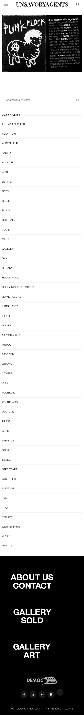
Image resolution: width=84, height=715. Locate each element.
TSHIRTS (7, 517)
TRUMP (6, 507)
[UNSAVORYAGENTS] (42, 680)
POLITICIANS (10, 402)
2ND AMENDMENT (13, 124)
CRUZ (5, 239)
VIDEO (6, 536)
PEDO (5, 383)
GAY (4, 258)
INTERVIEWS (10, 306)
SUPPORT (8, 488)
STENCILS (8, 440)
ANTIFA (6, 152)
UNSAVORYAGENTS (42, 4)
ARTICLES (8, 172)
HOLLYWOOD (10, 277)
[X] (33, 694)
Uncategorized (11, 526)
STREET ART (9, 469)
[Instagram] (42, 694)
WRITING (7, 546)
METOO (6, 344)
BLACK (6, 210)
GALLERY (8, 248)
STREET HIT (9, 478)
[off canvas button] (6, 4)
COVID (6, 229)
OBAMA (7, 363)
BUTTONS (8, 220)
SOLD (5, 430)
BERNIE (7, 181)
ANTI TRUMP (10, 143)
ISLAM (6, 315)
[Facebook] (24, 694)
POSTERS (8, 411)
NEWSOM (8, 354)
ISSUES (6, 325)
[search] (77, 4)
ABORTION (9, 133)
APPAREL (8, 162)
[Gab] (59, 692)
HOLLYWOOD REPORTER (18, 287)
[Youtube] (51, 694)
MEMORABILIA (11, 335)
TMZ (5, 498)
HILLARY (7, 267)
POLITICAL (8, 392)
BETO (5, 191)
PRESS (6, 421)
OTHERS (7, 373)
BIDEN (6, 200)
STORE (6, 459)
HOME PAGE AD (12, 296)
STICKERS (8, 450)
